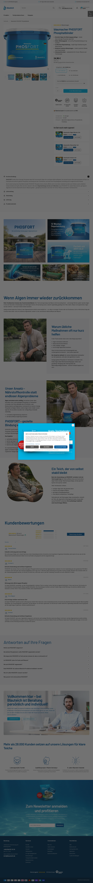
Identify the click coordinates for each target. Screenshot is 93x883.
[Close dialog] (73, 425)
